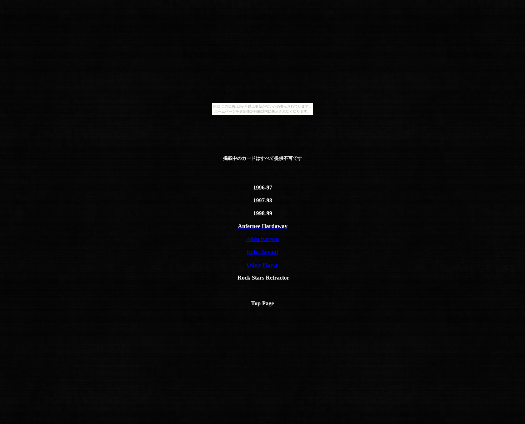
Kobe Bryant (262, 252)
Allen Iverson (262, 239)
